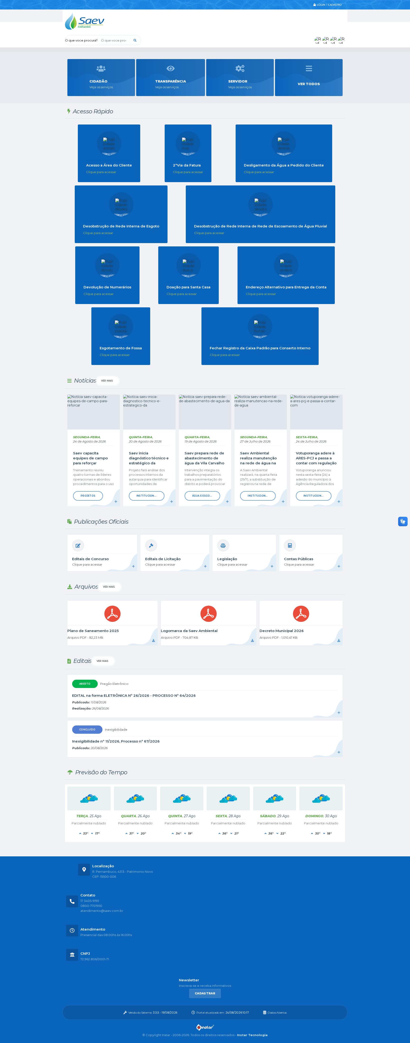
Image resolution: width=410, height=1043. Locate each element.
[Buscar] (135, 40)
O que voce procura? (81, 40)
